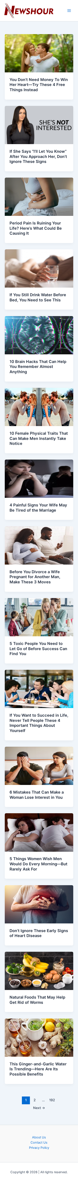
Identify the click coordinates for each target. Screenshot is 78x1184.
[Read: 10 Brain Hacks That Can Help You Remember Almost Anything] (39, 335)
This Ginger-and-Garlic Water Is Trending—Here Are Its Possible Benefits (38, 1068)
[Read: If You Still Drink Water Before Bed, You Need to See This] (39, 268)
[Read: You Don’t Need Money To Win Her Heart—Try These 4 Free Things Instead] (39, 53)
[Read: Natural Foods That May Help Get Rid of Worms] (39, 971)
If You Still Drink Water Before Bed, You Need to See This (38, 297)
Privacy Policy (39, 1148)
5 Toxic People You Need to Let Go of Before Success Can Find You (38, 648)
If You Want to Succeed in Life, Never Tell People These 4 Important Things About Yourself (39, 723)
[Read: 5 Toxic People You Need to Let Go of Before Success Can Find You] (39, 617)
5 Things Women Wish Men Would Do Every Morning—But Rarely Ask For (38, 863)
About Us (39, 1137)
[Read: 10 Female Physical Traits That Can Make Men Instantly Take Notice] (39, 407)
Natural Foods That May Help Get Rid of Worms (37, 1000)
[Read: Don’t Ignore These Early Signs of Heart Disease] (39, 904)
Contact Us (39, 1142)
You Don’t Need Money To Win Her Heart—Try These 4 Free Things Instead (39, 84)
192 (52, 1100)
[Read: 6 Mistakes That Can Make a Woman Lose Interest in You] (39, 765)
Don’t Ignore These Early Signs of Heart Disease (39, 933)
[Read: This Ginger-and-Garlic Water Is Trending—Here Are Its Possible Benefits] (39, 1037)
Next (39, 1108)
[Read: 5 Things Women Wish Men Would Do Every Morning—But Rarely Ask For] (39, 832)
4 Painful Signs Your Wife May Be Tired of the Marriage (38, 507)
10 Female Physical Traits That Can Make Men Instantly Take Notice (39, 438)
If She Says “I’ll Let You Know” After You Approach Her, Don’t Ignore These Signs (38, 156)
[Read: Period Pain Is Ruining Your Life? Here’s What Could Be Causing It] (39, 197)
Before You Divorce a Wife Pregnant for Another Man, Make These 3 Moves (35, 576)
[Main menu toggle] (69, 10)
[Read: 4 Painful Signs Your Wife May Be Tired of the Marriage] (39, 479)
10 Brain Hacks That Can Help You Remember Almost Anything (38, 366)
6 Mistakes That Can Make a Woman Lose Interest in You (37, 795)
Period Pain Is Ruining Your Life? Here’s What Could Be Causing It (36, 228)
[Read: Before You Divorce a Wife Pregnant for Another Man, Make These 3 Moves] (39, 545)
